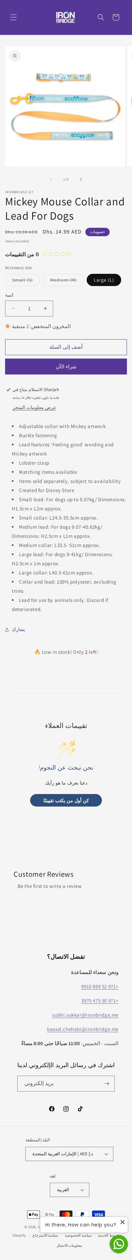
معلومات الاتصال (69, 1245)
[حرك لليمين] (80, 179)
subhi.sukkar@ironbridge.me (85, 1015)
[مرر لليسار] (51, 179)
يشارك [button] (18, 629)
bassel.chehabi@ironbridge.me (82, 1029)
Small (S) (26, 281)
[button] (13, 17)
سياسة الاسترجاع (45, 1235)
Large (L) (104, 280)
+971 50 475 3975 (99, 1000)
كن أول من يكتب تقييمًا (66, 800)
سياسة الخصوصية (78, 1235)
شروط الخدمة (108, 1235)
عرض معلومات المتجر (34, 407)
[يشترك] (107, 1084)
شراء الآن (66, 366)
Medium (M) (67, 281)
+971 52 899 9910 (99, 986)
